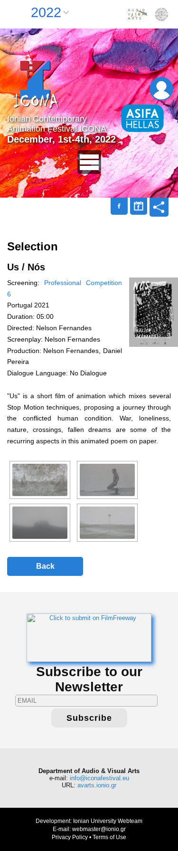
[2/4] (107, 480)
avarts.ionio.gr (96, 785)
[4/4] (107, 523)
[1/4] (39, 480)
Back (45, 566)
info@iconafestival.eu (99, 778)
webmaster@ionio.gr (99, 829)
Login (161, 89)
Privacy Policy (70, 837)
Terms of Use (109, 837)
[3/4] (39, 523)
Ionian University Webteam (107, 821)
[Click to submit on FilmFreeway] (89, 637)
